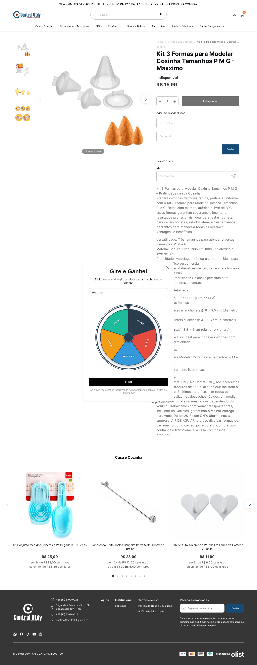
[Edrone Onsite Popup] (128, 332)
